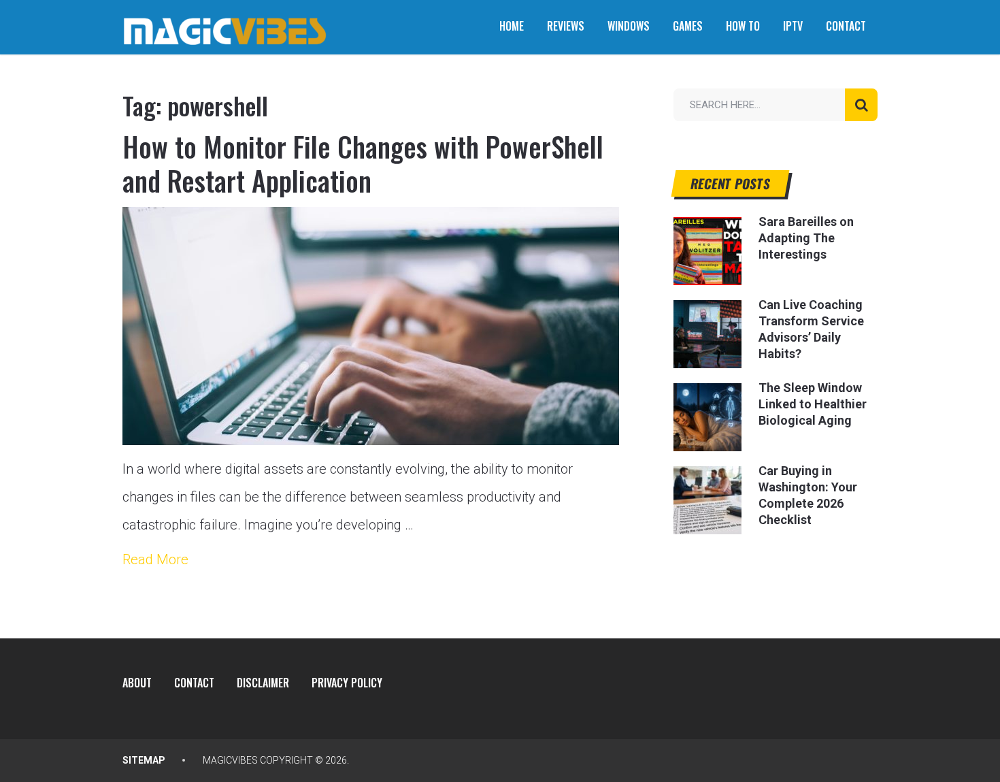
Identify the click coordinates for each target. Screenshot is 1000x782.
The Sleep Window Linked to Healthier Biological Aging (813, 403)
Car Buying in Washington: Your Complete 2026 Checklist (808, 495)
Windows (628, 26)
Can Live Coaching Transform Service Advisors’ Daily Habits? (811, 329)
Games (688, 26)
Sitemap (143, 760)
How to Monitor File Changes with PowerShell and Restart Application (362, 163)
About (137, 682)
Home (511, 26)
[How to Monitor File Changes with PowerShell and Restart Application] (370, 326)
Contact (846, 26)
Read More (155, 559)
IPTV (793, 26)
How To (743, 26)
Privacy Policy (347, 682)
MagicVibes (230, 760)
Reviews (565, 26)
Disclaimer (263, 682)
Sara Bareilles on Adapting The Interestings (806, 237)
